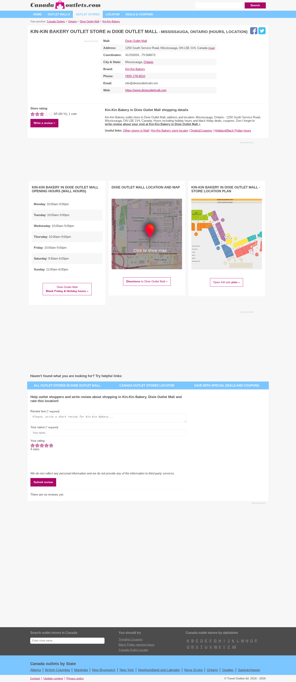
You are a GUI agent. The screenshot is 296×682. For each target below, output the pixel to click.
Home (37, 14)
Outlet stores (88, 14)
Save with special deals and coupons (226, 385)
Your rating (37, 440)
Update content (53, 678)
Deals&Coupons (201, 130)
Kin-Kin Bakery (135, 69)
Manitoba (81, 670)
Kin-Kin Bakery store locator (169, 130)
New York (127, 670)
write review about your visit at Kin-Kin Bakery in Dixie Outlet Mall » (152, 124)
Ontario (148, 62)
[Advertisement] (64, 71)
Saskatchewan (249, 670)
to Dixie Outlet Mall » (147, 281)
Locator (113, 14)
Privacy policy (75, 678)
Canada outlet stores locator (146, 385)
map (211, 48)
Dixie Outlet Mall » (67, 289)
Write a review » (44, 123)
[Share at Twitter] (262, 30)
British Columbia (57, 670)
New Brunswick (103, 670)
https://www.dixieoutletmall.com (146, 90)
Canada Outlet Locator (133, 650)
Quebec (228, 670)
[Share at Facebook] (253, 30)
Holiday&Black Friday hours (232, 130)
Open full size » (226, 282)
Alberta (35, 670)
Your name (44, 427)
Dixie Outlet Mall (136, 41)
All (234, 647)
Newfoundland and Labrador (159, 670)
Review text (44, 411)
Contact (35, 678)
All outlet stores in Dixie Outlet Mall (67, 385)
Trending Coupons (131, 639)
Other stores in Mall (136, 130)
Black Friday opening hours (136, 644)
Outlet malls (59, 14)
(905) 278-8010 (135, 76)
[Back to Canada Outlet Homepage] (65, 9)
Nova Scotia (193, 670)
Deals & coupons (139, 14)
